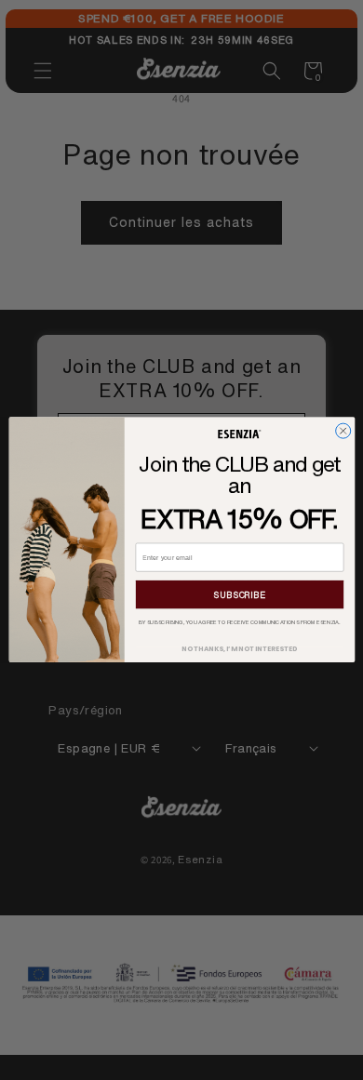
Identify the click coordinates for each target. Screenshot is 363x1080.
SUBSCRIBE (239, 595)
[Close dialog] (342, 430)
